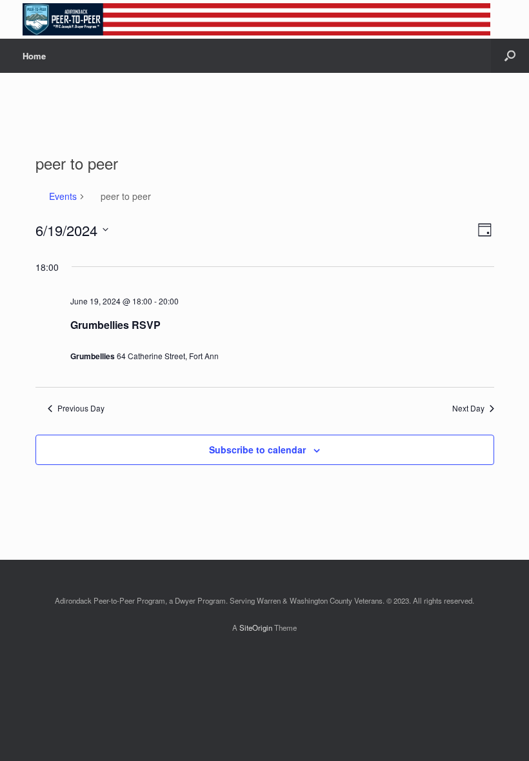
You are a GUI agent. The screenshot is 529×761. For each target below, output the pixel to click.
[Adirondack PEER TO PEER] (256, 19)
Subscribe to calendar (257, 449)
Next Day (468, 408)
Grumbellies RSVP (115, 324)
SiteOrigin (255, 627)
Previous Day (81, 408)
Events (63, 196)
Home (34, 56)
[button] (510, 56)
